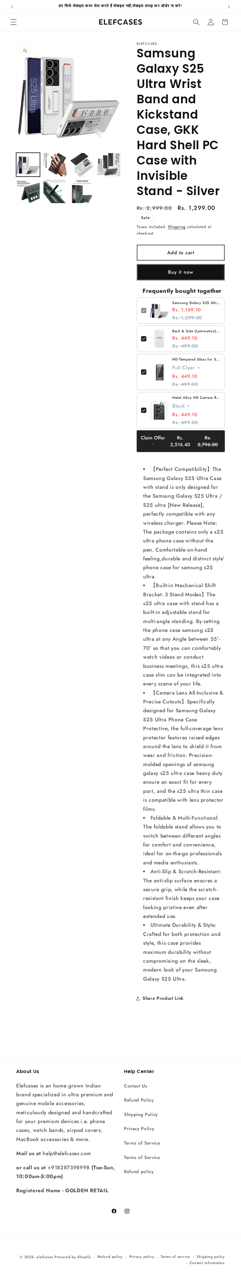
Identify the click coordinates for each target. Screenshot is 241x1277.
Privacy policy (141, 1256)
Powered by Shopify (73, 1257)
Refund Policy (139, 1100)
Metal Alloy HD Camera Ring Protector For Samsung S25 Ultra (196, 397)
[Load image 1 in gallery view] (28, 165)
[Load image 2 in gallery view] (55, 165)
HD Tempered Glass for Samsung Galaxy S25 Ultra (196, 359)
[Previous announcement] (12, 6)
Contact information (207, 1263)
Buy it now (180, 271)
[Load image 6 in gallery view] (55, 192)
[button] (13, 22)
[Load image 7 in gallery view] (82, 192)
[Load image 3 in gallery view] (82, 165)
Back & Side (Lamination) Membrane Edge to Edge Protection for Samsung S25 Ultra (196, 331)
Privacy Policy (139, 1128)
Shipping (176, 227)
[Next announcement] (228, 6)
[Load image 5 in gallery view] (28, 192)
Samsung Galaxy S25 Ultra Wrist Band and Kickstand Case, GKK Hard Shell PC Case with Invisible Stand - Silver (196, 302)
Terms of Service (142, 1143)
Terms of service (175, 1256)
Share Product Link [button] (163, 998)
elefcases (44, 1257)
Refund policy (139, 1171)
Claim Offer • (179, 441)
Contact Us (136, 1086)
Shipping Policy (141, 1114)
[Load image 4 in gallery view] (109, 165)
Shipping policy (211, 1256)
